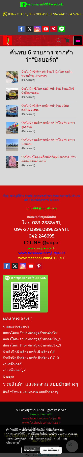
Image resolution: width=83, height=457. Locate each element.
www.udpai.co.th (41, 248)
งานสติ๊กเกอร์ (12, 364)
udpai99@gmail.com (42, 208)
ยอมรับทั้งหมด (51, 450)
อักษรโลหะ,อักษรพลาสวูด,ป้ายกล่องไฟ (30, 333)
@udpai (50, 242)
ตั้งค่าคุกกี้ (29, 450)
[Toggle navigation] (77, 40)
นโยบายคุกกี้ (13, 442)
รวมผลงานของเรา (16, 327)
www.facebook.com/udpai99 (41, 253)
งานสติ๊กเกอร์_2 (14, 370)
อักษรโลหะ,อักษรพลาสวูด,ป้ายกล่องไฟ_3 (32, 345)
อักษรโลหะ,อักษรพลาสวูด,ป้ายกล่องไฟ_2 (32, 339)
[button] (58, 40)
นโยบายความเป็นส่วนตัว (47, 438)
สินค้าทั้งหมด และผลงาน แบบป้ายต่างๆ (30, 392)
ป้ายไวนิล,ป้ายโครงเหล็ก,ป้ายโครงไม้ (29, 352)
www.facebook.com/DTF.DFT (41, 258)
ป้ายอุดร (9, 376)
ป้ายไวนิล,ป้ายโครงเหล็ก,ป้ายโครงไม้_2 (31, 358)
